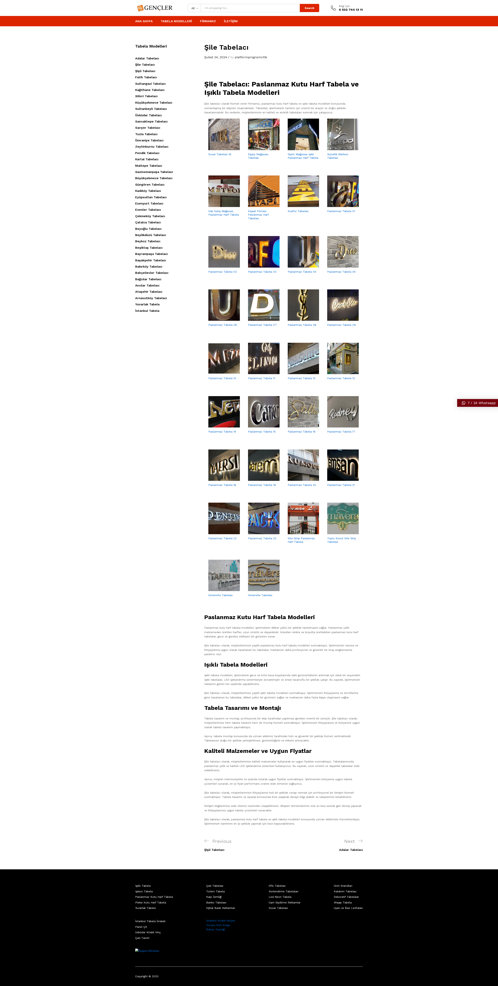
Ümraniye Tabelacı (149, 140)
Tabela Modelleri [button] (176, 21)
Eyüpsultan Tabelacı (151, 197)
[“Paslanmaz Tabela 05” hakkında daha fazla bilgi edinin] (338, 265)
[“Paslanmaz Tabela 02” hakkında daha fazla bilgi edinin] (219, 265)
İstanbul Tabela (147, 311)
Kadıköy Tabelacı (148, 191)
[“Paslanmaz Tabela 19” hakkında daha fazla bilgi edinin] (259, 478)
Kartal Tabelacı (146, 159)
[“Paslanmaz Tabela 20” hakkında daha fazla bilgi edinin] (298, 478)
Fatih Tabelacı (146, 77)
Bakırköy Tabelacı (148, 266)
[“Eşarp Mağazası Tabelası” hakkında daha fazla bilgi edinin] (259, 148)
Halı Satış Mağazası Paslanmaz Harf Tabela (223, 213)
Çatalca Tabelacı (148, 222)
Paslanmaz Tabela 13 (341, 378)
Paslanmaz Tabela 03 (262, 271)
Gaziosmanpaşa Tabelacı (154, 172)
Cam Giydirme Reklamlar (285, 902)
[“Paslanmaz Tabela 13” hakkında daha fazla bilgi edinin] (338, 371)
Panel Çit (141, 926)
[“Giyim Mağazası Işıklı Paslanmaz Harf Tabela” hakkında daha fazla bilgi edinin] (298, 148)
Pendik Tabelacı (147, 153)
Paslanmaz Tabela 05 (341, 271)
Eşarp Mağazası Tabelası (258, 156)
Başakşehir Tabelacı (150, 260)
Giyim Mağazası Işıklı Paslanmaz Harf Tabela (303, 156)
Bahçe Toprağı (215, 929)
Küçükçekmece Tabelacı (153, 102)
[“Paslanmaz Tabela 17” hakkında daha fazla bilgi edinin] (338, 425)
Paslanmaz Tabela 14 (222, 431)
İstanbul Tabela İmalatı (150, 921)
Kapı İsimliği (214, 896)
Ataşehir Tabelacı (148, 291)
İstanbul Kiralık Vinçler (220, 920)
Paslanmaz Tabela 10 (222, 378)
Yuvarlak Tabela (147, 304)
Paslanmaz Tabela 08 (302, 324)
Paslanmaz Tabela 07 (262, 324)
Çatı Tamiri (142, 937)
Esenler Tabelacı (148, 209)
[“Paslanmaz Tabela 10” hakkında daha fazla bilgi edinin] (219, 371)
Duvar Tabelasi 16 (219, 154)
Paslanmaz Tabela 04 (302, 271)
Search (309, 8)
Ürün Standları (343, 885)
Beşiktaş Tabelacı (148, 247)
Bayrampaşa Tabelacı (151, 254)
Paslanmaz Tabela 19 (262, 484)
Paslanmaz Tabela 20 (302, 484)
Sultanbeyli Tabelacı (151, 109)
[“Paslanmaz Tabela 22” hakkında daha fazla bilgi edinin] (219, 532)
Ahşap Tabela (343, 902)
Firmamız (208, 21)
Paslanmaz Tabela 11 (261, 378)
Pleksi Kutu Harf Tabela (150, 902)
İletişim (231, 21)
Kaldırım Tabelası (345, 891)
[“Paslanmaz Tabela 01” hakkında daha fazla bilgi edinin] (338, 204)
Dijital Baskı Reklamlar (220, 907)
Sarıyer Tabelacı (147, 128)
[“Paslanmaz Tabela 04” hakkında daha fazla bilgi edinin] (298, 265)
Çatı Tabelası (214, 885)
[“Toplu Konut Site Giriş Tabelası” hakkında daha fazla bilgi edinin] (338, 532)
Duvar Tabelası (278, 907)
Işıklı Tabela (143, 885)
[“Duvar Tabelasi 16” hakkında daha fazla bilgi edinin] (219, 148)
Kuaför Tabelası (298, 211)
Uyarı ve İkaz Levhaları (348, 907)
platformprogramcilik (251, 57)
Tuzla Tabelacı (146, 134)
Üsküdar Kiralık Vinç (148, 932)
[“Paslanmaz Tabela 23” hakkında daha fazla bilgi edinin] (259, 532)
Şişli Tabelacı (145, 71)
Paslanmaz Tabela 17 (341, 431)
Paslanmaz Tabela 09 (341, 324)
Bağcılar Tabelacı (148, 279)
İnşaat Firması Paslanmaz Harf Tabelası (258, 215)
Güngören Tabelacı (149, 184)
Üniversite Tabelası (220, 595)
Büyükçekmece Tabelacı (153, 178)
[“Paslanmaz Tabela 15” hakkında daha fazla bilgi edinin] (259, 425)
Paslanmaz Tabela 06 (222, 324)
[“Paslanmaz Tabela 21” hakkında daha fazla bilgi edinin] (338, 478)
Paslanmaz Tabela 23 (262, 538)
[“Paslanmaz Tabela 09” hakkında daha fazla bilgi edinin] (338, 318)
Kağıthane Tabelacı (149, 90)
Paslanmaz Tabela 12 (301, 378)
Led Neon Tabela (280, 896)
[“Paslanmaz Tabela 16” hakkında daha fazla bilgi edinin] (298, 425)
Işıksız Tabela (144, 891)
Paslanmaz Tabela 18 (222, 484)
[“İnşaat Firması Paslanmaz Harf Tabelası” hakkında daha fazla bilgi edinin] (259, 204)
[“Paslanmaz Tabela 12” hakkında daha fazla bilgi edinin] (298, 371)
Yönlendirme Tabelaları (283, 891)
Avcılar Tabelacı (147, 285)
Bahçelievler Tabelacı (151, 273)
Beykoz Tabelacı (147, 241)
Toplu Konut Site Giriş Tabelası (341, 540)
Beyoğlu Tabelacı (148, 229)
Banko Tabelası (216, 902)
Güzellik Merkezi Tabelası (337, 156)
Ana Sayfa (144, 21)
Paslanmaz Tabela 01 (341, 211)
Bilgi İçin (344, 6)
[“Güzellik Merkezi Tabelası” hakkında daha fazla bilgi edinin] (338, 148)
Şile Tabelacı (145, 64)
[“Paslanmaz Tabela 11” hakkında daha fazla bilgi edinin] (259, 371)
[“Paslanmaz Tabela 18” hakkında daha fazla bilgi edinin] (219, 478)
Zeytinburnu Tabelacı (151, 146)
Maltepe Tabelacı (148, 165)
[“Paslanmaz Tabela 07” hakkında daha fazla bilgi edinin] (259, 318)
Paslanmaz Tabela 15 (262, 431)
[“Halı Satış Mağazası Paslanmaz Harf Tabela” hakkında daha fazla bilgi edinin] (219, 204)
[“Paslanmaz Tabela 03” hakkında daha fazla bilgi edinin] (259, 265)
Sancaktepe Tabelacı (151, 121)
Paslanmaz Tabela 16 (302, 431)
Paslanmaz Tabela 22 (222, 538)
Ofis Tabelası (277, 885)
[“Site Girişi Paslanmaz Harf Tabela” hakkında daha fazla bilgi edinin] (298, 532)
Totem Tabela (215, 891)
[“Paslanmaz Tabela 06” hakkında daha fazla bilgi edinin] (219, 318)
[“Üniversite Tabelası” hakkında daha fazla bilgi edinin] (219, 588)
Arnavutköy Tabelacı (151, 298)
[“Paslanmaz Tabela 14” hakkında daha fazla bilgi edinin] (219, 425)
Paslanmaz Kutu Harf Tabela (154, 896)
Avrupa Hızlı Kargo (218, 925)
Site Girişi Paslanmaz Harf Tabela (301, 540)
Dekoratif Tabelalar (346, 896)
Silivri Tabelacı (146, 96)
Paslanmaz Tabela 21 (341, 484)
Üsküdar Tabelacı (148, 115)
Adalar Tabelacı (147, 58)
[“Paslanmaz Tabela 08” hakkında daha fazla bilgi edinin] (298, 318)
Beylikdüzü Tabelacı (150, 235)
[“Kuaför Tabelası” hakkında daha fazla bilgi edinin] (298, 204)
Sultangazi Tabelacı (150, 83)
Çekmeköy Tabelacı (150, 216)
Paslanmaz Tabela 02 (222, 271)
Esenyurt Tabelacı (149, 203)
